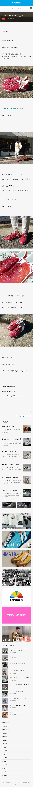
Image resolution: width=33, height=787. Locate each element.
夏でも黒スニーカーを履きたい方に (17, 663)
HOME (8, 8)
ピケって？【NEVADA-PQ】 (16, 713)
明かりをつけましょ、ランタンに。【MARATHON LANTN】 (17, 439)
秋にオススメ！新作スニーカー (9, 426)
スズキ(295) (8, 407)
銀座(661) (3, 407)
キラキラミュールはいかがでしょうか (11, 490)
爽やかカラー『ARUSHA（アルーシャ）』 (12, 452)
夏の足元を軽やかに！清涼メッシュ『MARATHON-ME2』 (16, 477)
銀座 (3, 18)
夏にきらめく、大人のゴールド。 (17, 691)
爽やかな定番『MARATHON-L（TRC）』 (19, 705)
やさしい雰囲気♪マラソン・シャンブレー (19, 698)
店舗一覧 (19, 8)
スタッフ (13, 8)
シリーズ (24, 8)
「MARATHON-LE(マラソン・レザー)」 (13, 108)
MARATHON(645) (13, 407)
